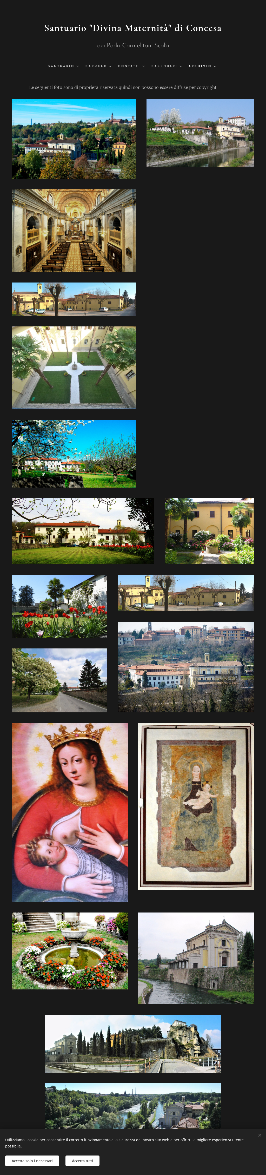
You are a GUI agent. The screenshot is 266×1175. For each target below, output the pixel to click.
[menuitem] (64, 66)
